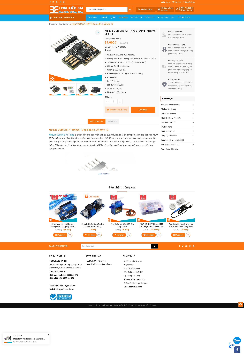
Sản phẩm (91, 18)
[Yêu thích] (97, 32)
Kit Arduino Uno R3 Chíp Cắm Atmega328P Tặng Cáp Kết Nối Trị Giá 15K (63, 225)
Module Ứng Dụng (168, 109)
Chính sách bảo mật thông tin (136, 283)
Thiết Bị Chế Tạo (168, 131)
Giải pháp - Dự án (108, 18)
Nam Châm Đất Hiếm (169, 149)
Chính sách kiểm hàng (133, 287)
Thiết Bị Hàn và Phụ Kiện (171, 118)
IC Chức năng (166, 127)
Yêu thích (177, 2)
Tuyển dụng (129, 265)
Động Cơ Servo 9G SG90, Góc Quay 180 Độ (122, 225)
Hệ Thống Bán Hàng (132, 276)
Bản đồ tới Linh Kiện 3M (133, 272)
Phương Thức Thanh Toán (135, 279)
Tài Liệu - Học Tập (165, 18)
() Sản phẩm (167, 9)
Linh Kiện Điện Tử (168, 122)
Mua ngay (61, 235)
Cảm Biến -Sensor (168, 114)
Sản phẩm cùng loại (121, 187)
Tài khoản (166, 2)
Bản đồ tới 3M (189, 2)
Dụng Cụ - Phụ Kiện (169, 136)
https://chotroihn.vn (65, 289)
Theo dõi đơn (136, 18)
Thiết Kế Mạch (183, 18)
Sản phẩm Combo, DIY (170, 145)
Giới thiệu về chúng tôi (133, 261)
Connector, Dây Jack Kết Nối (172, 140)
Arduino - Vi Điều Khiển (170, 105)
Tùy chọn (91, 235)
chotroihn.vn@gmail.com (65, 286)
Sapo (154, 305)
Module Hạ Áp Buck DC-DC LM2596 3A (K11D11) (92, 225)
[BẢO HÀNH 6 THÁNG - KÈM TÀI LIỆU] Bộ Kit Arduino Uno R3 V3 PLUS (151, 225)
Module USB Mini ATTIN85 (61, 135)
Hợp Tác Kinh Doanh (132, 268)
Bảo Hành (149, 18)
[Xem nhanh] (70, 235)
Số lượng (108, 97)
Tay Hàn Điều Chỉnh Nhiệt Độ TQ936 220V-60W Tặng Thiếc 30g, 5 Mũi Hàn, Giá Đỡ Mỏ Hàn (181, 225)
